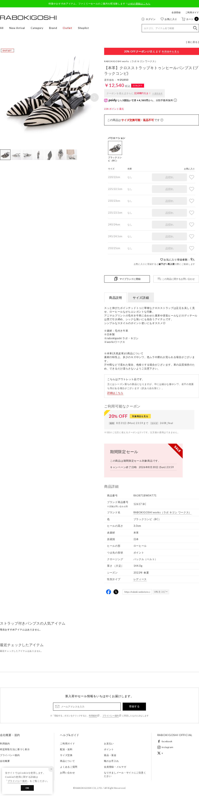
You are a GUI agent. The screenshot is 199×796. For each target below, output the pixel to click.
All (1, 28)
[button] (94, 97)
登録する (134, 706)
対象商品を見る (140, 416)
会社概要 (5, 761)
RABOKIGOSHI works (130, 61)
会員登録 (176, 12)
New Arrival (17, 28)
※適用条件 (157, 93)
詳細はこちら (115, 392)
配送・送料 (66, 749)
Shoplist (83, 28)
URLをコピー (161, 591)
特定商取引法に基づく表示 (15, 749)
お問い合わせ (67, 772)
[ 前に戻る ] (192, 42)
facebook (167, 741)
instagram (167, 747)
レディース (140, 579)
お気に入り (171, 19)
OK (27, 787)
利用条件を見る (170, 51)
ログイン (151, 19)
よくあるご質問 (68, 766)
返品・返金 (110, 755)
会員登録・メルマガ (115, 766)
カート (191, 19)
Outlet (67, 28)
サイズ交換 (66, 755)
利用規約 (93, 715)
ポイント (109, 749)
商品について (67, 761)
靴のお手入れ (111, 761)
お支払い (109, 743)
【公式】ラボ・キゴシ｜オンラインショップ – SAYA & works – (28, 18)
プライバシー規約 (110, 715)
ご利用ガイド (192, 12)
